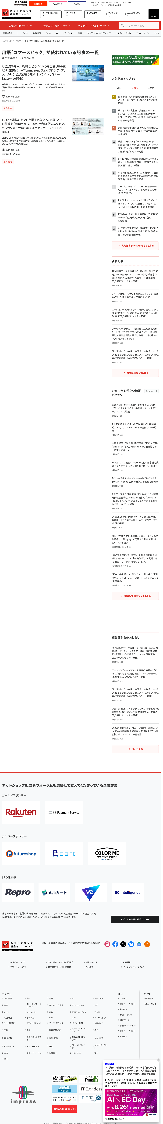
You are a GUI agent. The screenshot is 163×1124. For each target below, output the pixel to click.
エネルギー (95, 5)
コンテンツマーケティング (99, 33)
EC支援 (118, 5)
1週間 (135, 87)
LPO (74, 1017)
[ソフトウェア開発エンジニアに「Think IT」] (91, 1080)
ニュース (123, 998)
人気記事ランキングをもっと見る (137, 245)
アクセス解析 (100, 1017)
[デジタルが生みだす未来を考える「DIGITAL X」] (91, 1100)
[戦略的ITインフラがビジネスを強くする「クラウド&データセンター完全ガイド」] (64, 1080)
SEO (96, 1005)
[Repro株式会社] (18, 892)
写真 (6, 1029)
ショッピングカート (101, 1046)
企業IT (93, 3)
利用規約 (127, 962)
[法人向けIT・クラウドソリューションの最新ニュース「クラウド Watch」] (64, 1090)
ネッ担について (113, 14)
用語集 (18, 41)
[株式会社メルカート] (54, 892)
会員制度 (30, 1017)
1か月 (151, 87)
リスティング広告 (123, 33)
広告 (51, 1012)
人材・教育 (98, 1038)
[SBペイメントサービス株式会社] (64, 812)
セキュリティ (9, 1046)
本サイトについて (17, 962)
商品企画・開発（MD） (78, 1038)
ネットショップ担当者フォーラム (16, 14)
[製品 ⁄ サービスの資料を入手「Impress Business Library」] (64, 1100)
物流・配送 (53, 1038)
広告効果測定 (55, 1029)
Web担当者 (57, 4)
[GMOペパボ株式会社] (107, 853)
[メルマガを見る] (107, 944)
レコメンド (98, 1023)
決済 (6, 1053)
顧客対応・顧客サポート (34, 1038)
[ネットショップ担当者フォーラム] (17, 949)
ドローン (103, 5)
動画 (28, 1029)
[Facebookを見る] (115, 944)
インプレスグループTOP (133, 967)
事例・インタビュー (128, 1025)
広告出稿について (133, 14)
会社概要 (89, 967)
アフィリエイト (142, 33)
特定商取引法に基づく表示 (59, 967)
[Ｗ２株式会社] (91, 892)
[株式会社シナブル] (128, 892)
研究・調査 (127, 3)
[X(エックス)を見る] (123, 944)
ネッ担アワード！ (71, 14)
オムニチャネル (33, 1046)
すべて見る (137, 749)
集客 (80, 33)
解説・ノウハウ (126, 1014)
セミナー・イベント (127, 1003)
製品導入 (77, 4)
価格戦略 (8, 1038)
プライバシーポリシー (19, 967)
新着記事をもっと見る (138, 372)
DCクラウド (117, 3)
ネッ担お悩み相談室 (50, 14)
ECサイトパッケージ (79, 1046)
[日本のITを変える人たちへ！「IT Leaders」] (91, 1090)
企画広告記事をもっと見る (137, 595)
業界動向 (53, 1053)
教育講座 (111, 5)
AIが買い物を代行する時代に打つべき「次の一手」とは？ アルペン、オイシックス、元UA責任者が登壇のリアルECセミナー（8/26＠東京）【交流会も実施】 (131, 1070)
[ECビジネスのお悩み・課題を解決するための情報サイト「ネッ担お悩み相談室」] (64, 1110)
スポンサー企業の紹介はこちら (134, 919)
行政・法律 (76, 1053)
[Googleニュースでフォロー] (139, 944)
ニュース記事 (150, 1003)
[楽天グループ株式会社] (21, 812)
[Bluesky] (131, 944)
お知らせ (123, 1009)
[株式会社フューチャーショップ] (21, 853)
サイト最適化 (9, 1023)
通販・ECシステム (34, 1053)
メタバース (67, 33)
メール (6, 1012)
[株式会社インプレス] (23, 1095)
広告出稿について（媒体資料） (60, 962)
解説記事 (149, 998)
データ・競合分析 (56, 1023)
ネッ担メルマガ (91, 14)
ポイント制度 (77, 1023)
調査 (96, 1053)
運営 (96, 1029)
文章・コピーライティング (79, 1030)
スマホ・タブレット (34, 1023)
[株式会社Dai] (64, 853)
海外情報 (37, 33)
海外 (25, 33)
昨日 (119, 87)
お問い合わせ (91, 962)
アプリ (97, 1012)
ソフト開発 (101, 3)
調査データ (124, 1020)
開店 (51, 1046)
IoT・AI (109, 3)
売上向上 (8, 1017)
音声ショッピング (79, 1012)
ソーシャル (31, 1012)
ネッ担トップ (7, 41)
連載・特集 (7, 33)
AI (57, 33)
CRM (51, 1017)
